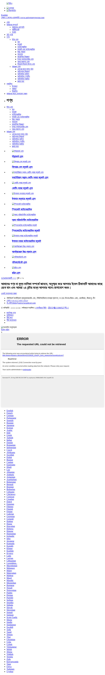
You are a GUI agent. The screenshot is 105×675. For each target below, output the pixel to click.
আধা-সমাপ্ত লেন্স (24, 61)
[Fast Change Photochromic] (24, 214)
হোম (8, 22)
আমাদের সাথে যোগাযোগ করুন (17, 93)
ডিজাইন (15, 91)
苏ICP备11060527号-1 (58, 308)
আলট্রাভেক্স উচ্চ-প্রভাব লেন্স (24, 251)
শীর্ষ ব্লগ (10, 317)
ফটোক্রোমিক (22, 47)
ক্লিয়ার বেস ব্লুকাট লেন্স (22, 166)
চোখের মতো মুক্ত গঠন (25, 69)
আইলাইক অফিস (23, 74)
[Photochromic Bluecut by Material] (25, 236)
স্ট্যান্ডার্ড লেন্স (17, 156)
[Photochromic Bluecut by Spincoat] (24, 225)
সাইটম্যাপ (10, 315)
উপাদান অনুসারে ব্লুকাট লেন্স (24, 198)
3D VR (10, 34)
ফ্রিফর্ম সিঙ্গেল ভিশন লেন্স (26, 64)
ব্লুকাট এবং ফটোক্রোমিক (26, 49)
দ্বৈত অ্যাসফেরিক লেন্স (25, 59)
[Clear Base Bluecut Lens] (21, 161)
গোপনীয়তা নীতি (41, 308)
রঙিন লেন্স (16, 272)
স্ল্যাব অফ (21, 81)
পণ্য (8, 37)
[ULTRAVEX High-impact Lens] (23, 246)
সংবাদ (14, 32)
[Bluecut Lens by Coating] (21, 183)
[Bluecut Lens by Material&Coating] (27, 172)
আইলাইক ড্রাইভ (23, 79)
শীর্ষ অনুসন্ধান (11, 320)
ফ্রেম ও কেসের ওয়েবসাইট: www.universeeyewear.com (22, 17)
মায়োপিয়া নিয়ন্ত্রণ (23, 57)
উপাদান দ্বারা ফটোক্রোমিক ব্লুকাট (26, 241)
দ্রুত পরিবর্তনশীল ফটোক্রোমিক (25, 219)
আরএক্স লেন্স (16, 66)
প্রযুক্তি (9, 84)
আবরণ (14, 89)
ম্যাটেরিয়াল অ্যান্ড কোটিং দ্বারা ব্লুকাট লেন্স (30, 177)
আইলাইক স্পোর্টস (24, 76)
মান (19, 42)
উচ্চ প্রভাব (21, 52)
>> (15, 278)
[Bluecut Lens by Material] (23, 193)
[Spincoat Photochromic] (21, 204)
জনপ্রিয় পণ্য (11, 313)
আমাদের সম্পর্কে (12, 25)
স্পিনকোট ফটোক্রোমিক (22, 209)
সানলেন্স (20, 54)
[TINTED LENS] (16, 267)
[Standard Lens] (18, 151)
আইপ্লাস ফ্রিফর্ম (23, 71)
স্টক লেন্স (15, 39)
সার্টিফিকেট (15, 29)
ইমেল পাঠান (5, 329)
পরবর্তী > (11, 278)
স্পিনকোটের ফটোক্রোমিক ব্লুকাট (26, 230)
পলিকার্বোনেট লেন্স (19, 262)
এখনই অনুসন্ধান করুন (9, 293)
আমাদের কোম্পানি (18, 27)
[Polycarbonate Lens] (19, 257)
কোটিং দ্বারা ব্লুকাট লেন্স (22, 188)
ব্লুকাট (20, 44)
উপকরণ (14, 86)
